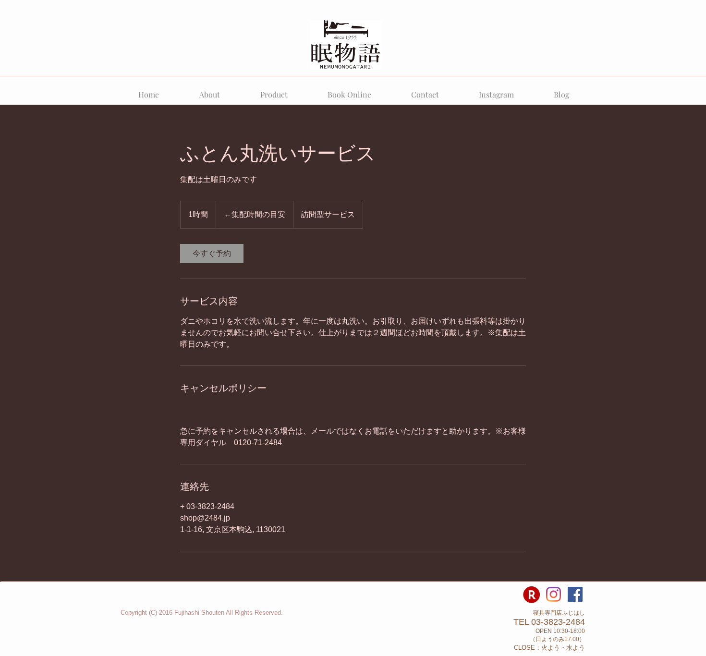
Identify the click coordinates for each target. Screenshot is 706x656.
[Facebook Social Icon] (575, 594)
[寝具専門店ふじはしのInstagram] (553, 594)
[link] (211, 253)
